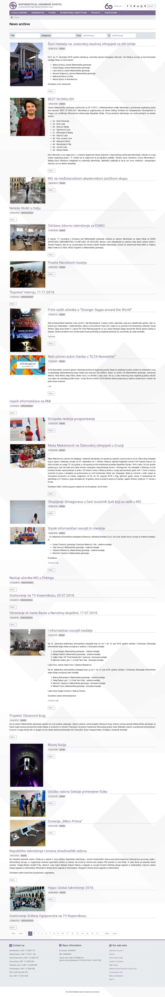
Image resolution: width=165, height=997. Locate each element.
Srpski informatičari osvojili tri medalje (76, 528)
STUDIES (52, 13)
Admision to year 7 (116, 951)
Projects (95, 13)
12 (72, 934)
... (101, 934)
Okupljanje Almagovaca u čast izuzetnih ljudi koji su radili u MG (94, 502)
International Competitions (73, 13)
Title (12, 35)
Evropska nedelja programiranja (71, 419)
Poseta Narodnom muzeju (67, 263)
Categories (46, 35)
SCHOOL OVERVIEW (19, 13)
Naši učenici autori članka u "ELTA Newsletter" (82, 357)
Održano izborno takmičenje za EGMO (76, 226)
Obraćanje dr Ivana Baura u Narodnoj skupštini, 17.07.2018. (53, 613)
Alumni (112, 954)
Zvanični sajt (53, 563)
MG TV (111, 979)
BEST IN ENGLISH (61, 99)
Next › (107, 934)
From (79, 35)
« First (13, 934)
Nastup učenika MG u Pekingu (31, 578)
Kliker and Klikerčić (116, 976)
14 (82, 934)
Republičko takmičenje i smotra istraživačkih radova (48, 851)
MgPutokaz (113, 965)
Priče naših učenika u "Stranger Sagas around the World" (90, 310)
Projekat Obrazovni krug (27, 716)
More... (51, 91)
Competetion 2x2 (115, 972)
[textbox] (55, 35)
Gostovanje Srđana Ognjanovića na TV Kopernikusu (47, 916)
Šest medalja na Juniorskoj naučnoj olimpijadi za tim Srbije (92, 44)
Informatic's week (116, 958)
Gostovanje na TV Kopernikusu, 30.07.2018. (42, 595)
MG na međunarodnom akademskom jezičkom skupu (87, 178)
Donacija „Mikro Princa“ (65, 821)
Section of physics (116, 961)
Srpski (150, 6)
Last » (115, 934)
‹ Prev (20, 934)
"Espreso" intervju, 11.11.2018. (32, 292)
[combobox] (63, 35)
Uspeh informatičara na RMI (30, 401)
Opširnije (51, 336)
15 (87, 934)
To (109, 35)
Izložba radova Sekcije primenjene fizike (77, 792)
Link (49, 386)
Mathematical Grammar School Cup (123, 969)
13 (77, 934)
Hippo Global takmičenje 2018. (71, 888)
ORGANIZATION (37, 13)
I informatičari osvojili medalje (70, 631)
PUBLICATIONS (111, 13)
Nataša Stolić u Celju (24, 208)
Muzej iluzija (57, 745)
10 (63, 934)
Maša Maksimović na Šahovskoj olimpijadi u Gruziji (86, 445)
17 (97, 934)
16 (92, 934)
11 (67, 934)
